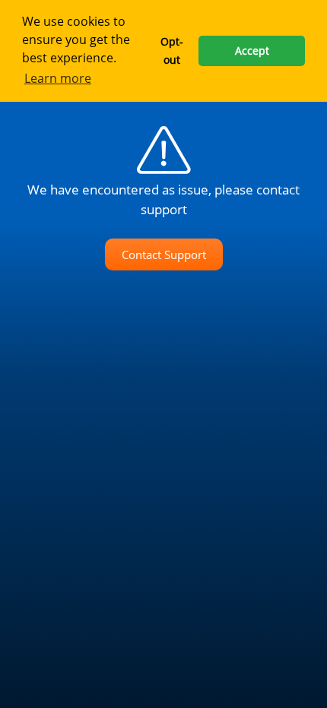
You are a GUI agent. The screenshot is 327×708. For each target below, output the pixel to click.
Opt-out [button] (171, 50)
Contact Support (164, 254)
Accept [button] (252, 50)
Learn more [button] (57, 78)
